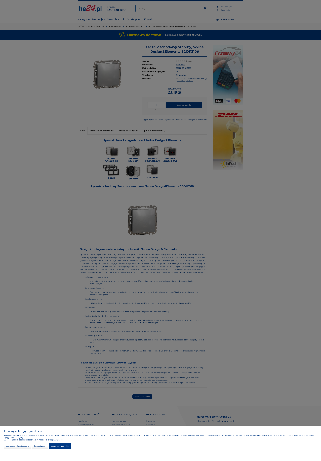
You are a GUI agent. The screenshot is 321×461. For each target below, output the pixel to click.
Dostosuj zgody (40, 446)
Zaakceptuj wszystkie (60, 446)
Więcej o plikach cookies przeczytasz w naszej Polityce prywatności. (33, 440)
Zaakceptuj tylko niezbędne (17, 446)
